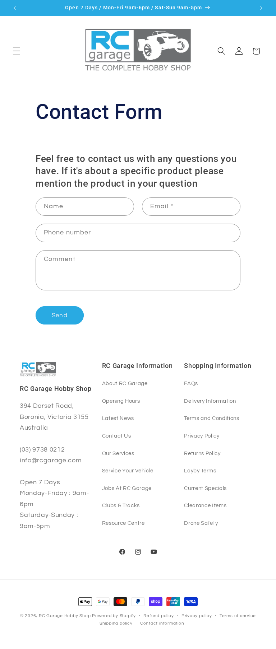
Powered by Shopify (114, 615)
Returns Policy (202, 453)
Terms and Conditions (211, 418)
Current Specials (205, 488)
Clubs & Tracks (121, 505)
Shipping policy (116, 623)
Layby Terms (200, 470)
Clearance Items (205, 505)
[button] (16, 51)
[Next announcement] (261, 8)
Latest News (118, 418)
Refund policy (158, 615)
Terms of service (238, 615)
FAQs (191, 383)
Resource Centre (123, 523)
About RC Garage (125, 383)
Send (59, 315)
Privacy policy (196, 615)
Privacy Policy (201, 436)
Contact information (162, 623)
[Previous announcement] (15, 8)
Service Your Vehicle (127, 470)
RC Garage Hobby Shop (65, 615)
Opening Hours (121, 401)
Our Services (118, 453)
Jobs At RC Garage (127, 488)
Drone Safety (201, 523)
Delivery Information (210, 401)
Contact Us (116, 436)
